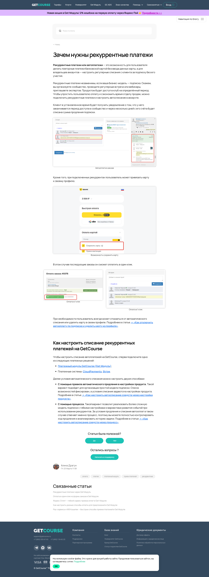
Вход (168, 4)
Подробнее (79, 561)
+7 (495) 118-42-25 (58, 539)
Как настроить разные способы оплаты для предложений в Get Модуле (85, 505)
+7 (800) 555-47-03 (41, 539)
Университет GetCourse (113, 539)
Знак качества (122, 5)
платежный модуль (111, 476)
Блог (106, 535)
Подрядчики (77, 539)
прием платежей (130, 476)
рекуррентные (147, 476)
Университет (80, 5)
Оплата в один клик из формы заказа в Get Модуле (76, 496)
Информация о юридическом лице (150, 539)
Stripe (106, 371)
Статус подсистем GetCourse (115, 546)
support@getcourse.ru (42, 536)
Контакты (76, 535)
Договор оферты (143, 535)
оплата (85, 476)
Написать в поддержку (104, 457)
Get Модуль (95, 5)
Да (94, 440)
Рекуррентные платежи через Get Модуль (72, 492)
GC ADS (108, 5)
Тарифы (57, 5)
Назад (57, 44)
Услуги (68, 5)
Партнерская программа (82, 543)
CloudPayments (92, 371)
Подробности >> (152, 13)
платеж (96, 476)
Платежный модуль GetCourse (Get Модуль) (84, 366)
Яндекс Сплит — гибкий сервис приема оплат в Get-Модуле (80, 500)
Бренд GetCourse (111, 543)
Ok (56, 566)
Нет (114, 440)
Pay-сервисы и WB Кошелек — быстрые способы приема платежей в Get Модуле (89, 509)
